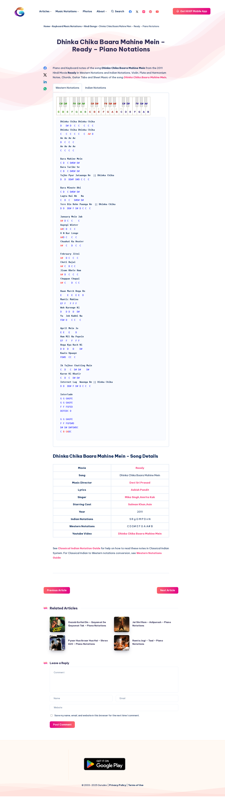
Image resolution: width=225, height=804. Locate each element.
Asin (149, 504)
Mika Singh (132, 497)
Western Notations (67, 87)
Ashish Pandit (140, 489)
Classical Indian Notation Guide (79, 548)
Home (47, 26)
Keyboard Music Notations (67, 26)
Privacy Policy (117, 785)
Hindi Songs (90, 26)
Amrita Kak (147, 497)
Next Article (167, 590)
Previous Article (57, 590)
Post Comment (62, 724)
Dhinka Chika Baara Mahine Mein (145, 77)
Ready (140, 468)
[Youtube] (157, 11)
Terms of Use (135, 785)
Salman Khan (136, 504)
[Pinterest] (150, 11)
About (101, 11)
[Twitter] (137, 11)
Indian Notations (95, 87)
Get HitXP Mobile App (193, 11)
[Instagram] (143, 11)
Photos (87, 11)
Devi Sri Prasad (139, 482)
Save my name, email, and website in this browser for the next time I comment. (96, 715)
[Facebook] (130, 11)
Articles (44, 11)
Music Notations (66, 11)
